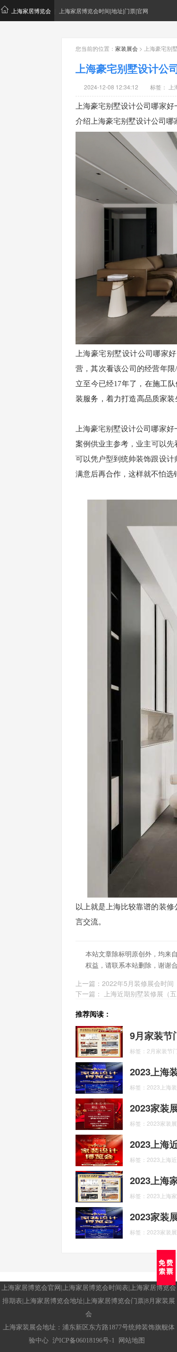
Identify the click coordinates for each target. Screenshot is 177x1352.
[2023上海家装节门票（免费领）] (99, 1185)
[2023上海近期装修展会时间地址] (99, 1149)
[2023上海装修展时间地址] (99, 1077)
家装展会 (126, 48)
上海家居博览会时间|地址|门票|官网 (103, 11)
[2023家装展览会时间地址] (99, 1113)
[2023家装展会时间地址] (99, 1221)
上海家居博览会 (31, 11)
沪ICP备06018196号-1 (83, 1340)
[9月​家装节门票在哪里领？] (99, 1040)
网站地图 (131, 1340)
